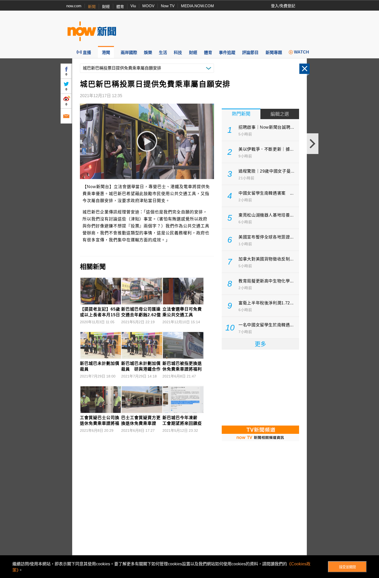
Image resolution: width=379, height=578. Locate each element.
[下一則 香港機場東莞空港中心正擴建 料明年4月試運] (312, 143)
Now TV (168, 6)
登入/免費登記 (283, 6)
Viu (133, 6)
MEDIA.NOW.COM (197, 6)
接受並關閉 (347, 567)
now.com (73, 6)
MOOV (148, 6)
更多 (260, 344)
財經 (106, 6)
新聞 (92, 6)
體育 (120, 6)
